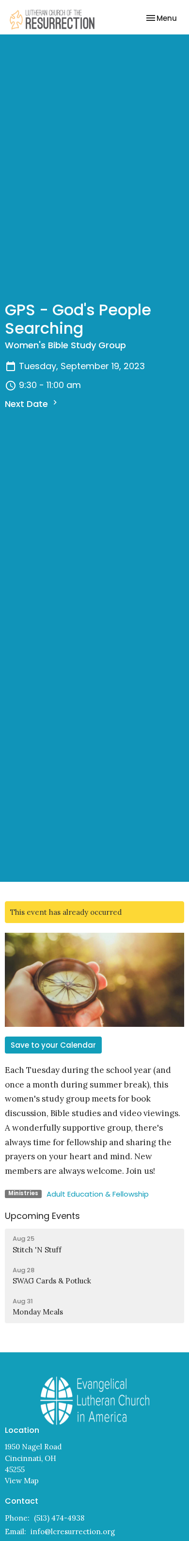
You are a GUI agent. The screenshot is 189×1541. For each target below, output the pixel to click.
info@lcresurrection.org (73, 1531)
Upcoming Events (42, 1216)
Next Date (27, 404)
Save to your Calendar (53, 1045)
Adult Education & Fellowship (98, 1194)
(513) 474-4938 (59, 1518)
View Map (22, 1480)
